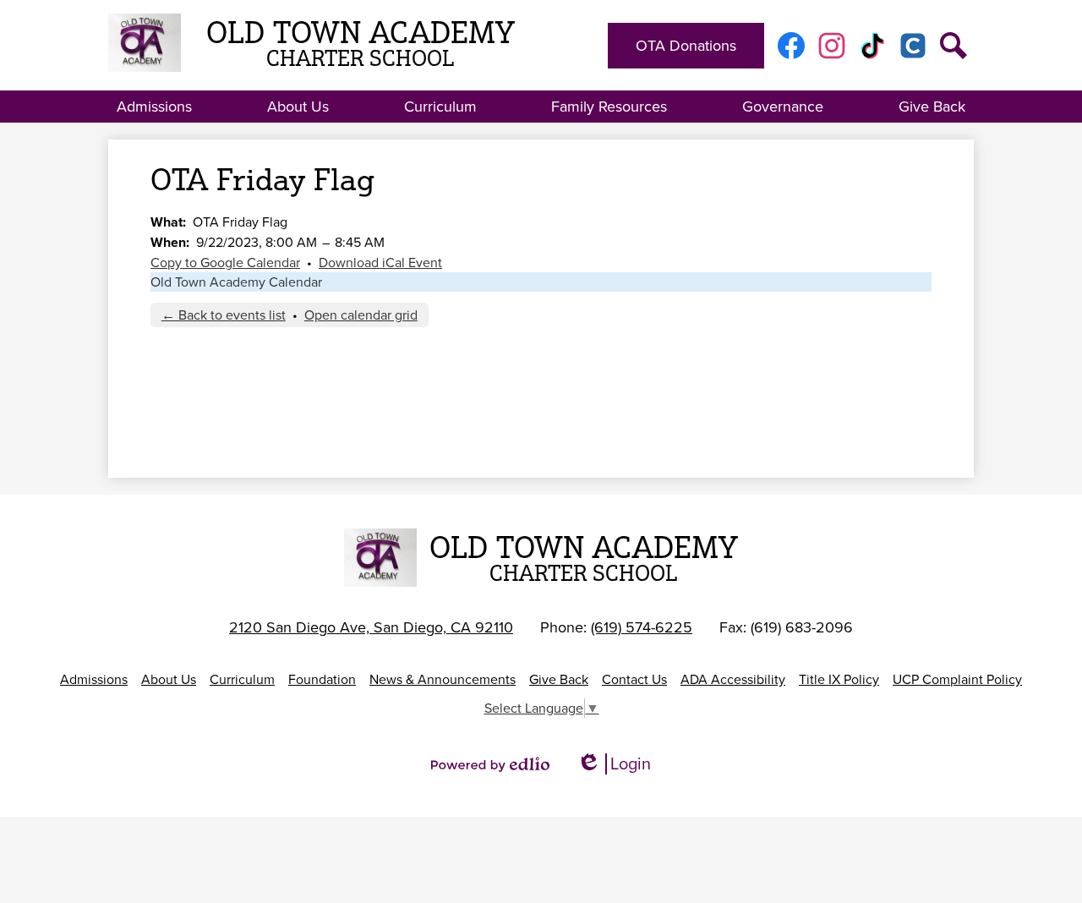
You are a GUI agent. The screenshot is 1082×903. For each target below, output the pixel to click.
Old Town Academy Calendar (236, 282)
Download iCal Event (380, 262)
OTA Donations (686, 46)
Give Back (558, 679)
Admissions (94, 679)
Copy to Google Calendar (225, 262)
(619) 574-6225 (641, 627)
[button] (154, 106)
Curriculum (242, 679)
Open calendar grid (361, 315)
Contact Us (634, 679)
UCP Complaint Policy (957, 679)
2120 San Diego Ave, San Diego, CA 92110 (371, 627)
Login (614, 763)
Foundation (322, 679)
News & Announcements (442, 679)
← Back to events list (223, 315)
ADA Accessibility (732, 679)
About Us (168, 679)
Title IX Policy (839, 679)
